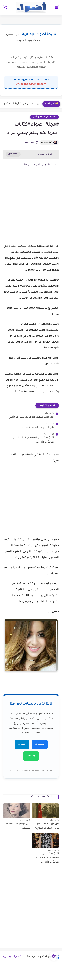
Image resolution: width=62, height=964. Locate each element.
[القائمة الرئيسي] (56, 7)
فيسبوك (39, 744)
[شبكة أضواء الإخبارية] (31, 7)
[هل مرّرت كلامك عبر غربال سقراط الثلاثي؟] (45, 810)
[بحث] (5, 7)
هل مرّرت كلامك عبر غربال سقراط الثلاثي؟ (31, 417)
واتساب (31, 756)
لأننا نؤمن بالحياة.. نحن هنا (38, 164)
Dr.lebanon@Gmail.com (31, 84)
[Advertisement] (31, 210)
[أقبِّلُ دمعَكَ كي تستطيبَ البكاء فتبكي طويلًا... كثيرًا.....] (45, 840)
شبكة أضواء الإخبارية (14, 956)
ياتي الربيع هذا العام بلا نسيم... (36, 427)
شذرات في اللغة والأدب (44, 117)
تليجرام (21, 744)
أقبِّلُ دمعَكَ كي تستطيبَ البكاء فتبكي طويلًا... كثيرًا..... (33, 440)
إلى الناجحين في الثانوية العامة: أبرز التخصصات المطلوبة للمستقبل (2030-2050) (21, 103)
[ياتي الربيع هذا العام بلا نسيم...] (16, 810)
